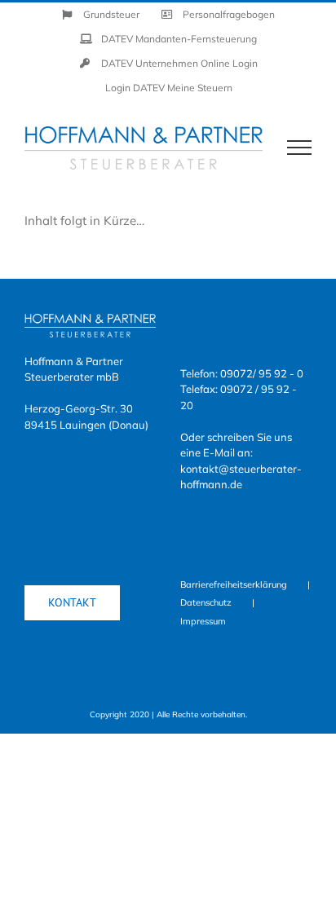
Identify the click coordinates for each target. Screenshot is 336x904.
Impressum (203, 621)
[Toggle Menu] (299, 147)
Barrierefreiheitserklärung (233, 584)
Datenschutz (206, 602)
